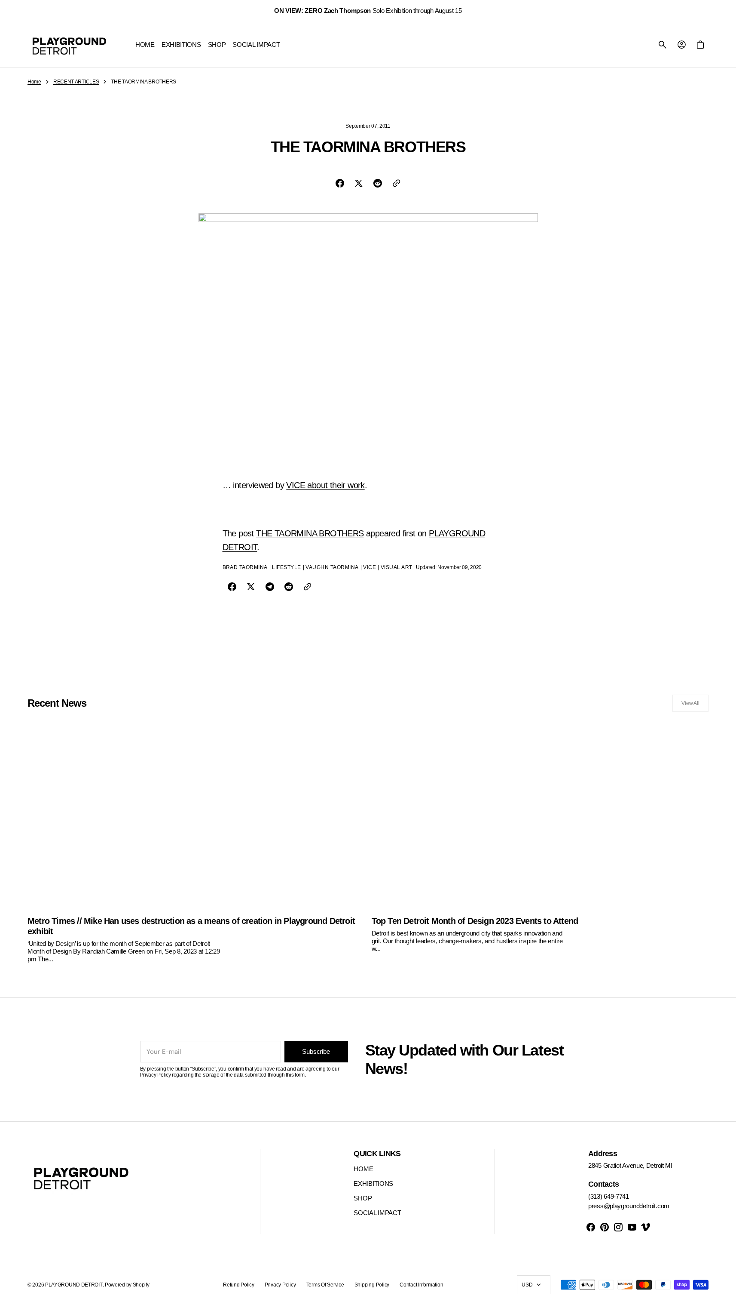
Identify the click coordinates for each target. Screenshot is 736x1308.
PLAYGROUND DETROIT (74, 1285)
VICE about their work (325, 485)
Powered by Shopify (127, 1285)
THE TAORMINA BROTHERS (309, 533)
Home (34, 82)
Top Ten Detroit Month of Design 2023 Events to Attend (475, 921)
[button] (662, 44)
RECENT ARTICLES (76, 82)
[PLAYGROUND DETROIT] (69, 45)
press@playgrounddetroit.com (628, 1206)
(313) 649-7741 (608, 1196)
